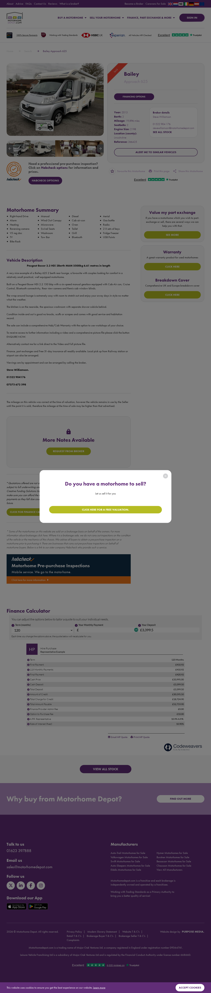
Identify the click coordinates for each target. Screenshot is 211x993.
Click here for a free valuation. (105, 509)
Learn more (99, 987)
